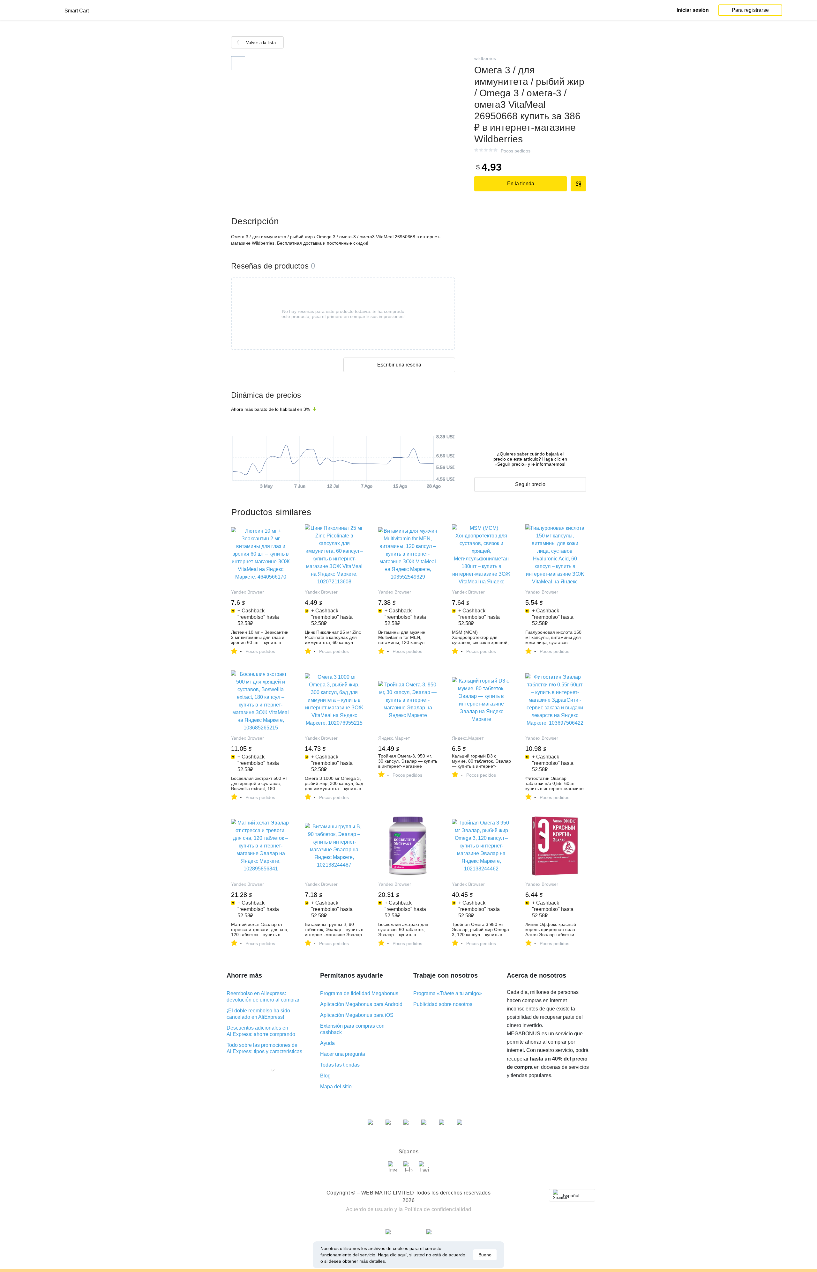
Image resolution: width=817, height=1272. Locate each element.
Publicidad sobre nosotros (442, 1004)
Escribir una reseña (399, 364)
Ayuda (327, 1043)
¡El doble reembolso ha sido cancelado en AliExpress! (258, 1014)
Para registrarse (750, 10)
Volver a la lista (261, 42)
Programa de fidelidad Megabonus (359, 993)
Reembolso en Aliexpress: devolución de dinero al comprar (263, 996)
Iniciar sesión (693, 10)
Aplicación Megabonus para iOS (357, 1015)
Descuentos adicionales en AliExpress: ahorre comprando (261, 1031)
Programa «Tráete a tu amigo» (447, 993)
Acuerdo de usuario (369, 1209)
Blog (325, 1075)
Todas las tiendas (340, 1065)
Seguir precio (530, 484)
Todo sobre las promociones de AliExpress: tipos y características (264, 1048)
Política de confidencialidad (437, 1209)
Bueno (484, 1254)
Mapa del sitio (336, 1086)
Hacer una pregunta (342, 1054)
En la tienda (520, 183)
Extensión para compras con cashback (352, 1029)
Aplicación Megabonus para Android (361, 1004)
